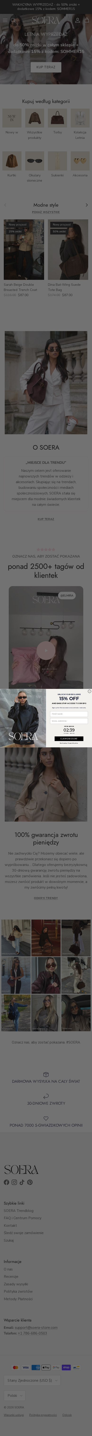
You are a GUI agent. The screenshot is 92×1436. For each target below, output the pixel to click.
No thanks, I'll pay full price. (69, 743)
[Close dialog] (89, 691)
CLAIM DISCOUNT (69, 738)
